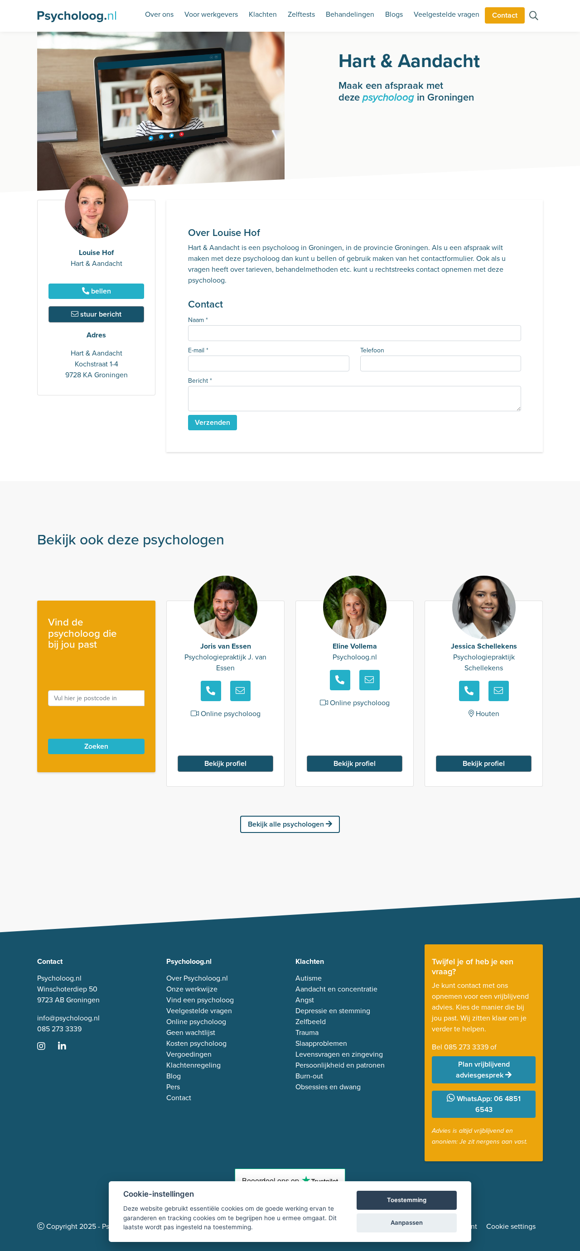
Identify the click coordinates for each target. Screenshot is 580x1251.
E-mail (198, 350)
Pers (173, 1087)
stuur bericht (99, 314)
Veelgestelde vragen (446, 14)
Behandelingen (350, 14)
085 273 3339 (59, 1029)
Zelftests (301, 14)
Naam (198, 320)
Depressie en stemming (332, 1011)
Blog (173, 1076)
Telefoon (372, 350)
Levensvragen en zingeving (339, 1054)
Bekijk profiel (225, 763)
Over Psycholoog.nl (197, 978)
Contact (504, 15)
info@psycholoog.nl (68, 1018)
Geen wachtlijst (190, 1032)
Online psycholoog (196, 1021)
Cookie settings (511, 1226)
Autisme (308, 978)
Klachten (263, 14)
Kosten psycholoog (196, 1043)
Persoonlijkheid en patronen (340, 1065)
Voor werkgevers (211, 14)
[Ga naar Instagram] (46, 1047)
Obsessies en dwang (328, 1087)
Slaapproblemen (321, 1043)
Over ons (159, 14)
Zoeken (96, 746)
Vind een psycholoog (200, 1000)
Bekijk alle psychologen (287, 824)
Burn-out (309, 1076)
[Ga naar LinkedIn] (67, 1047)
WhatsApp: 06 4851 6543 (488, 1104)
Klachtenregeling (193, 1065)
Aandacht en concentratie (336, 989)
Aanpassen (407, 1222)
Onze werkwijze (192, 989)
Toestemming (406, 1199)
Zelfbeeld (310, 1021)
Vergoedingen (189, 1054)
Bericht (200, 380)
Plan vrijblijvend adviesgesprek (483, 1069)
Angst (304, 1000)
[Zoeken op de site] (534, 16)
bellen (100, 291)
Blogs (394, 14)
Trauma (307, 1032)
